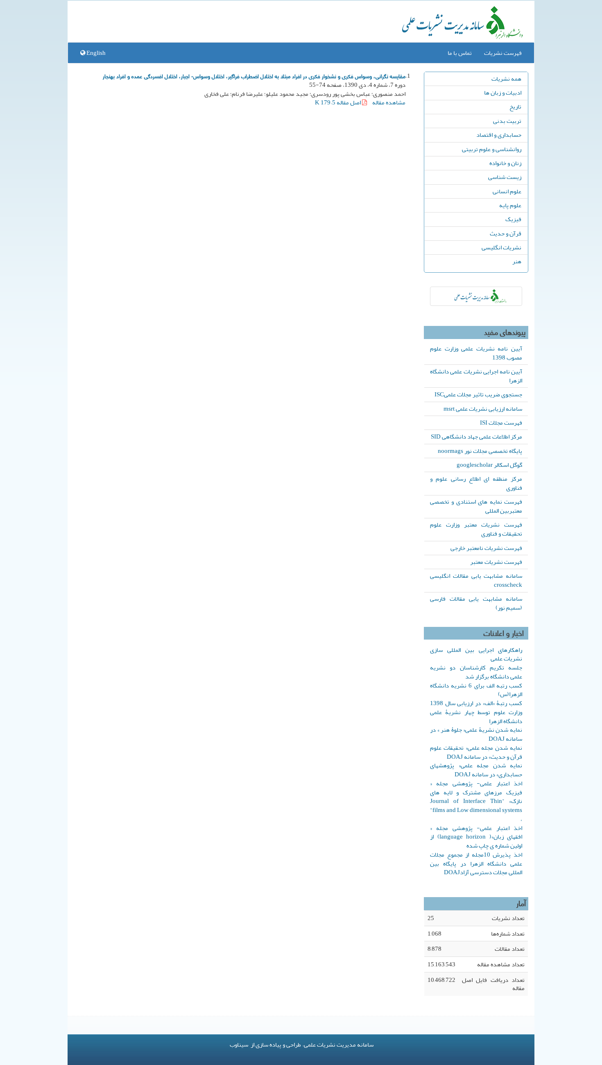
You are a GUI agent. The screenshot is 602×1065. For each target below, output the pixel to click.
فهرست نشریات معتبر (496, 562)
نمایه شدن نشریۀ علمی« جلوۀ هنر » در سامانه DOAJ (476, 734)
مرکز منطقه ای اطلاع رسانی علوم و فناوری (476, 483)
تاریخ (515, 106)
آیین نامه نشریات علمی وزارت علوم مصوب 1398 (476, 353)
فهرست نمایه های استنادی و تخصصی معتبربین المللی (476, 506)
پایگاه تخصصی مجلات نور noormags (480, 451)
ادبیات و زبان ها (502, 92)
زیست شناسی (504, 177)
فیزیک (513, 219)
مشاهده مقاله (388, 102)
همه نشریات (506, 78)
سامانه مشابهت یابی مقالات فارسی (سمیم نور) (476, 603)
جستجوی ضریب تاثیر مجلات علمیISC (478, 394)
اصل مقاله (338, 102)
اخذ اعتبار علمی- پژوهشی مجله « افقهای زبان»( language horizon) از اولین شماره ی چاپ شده (476, 837)
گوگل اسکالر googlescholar (489, 464)
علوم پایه (510, 205)
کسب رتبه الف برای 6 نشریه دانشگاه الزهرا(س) (476, 690)
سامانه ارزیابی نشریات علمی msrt (483, 408)
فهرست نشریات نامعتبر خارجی (486, 548)
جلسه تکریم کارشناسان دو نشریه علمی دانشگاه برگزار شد (476, 672)
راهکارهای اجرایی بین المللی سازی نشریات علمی (476, 654)
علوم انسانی (507, 191)
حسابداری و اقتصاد (498, 134)
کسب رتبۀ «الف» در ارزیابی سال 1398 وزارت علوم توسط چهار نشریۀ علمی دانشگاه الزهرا (476, 712)
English (95, 53)
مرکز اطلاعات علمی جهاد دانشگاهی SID (476, 436)
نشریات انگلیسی (501, 247)
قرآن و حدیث (505, 233)
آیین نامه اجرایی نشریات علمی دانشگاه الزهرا (476, 376)
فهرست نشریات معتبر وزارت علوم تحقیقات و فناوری (476, 529)
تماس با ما (460, 53)
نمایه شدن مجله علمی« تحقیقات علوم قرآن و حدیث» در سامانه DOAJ (476, 752)
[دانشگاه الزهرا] (476, 296)
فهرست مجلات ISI (501, 422)
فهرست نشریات (503, 53)
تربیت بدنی (507, 121)
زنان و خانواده (505, 163)
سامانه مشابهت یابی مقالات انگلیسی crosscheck (476, 580)
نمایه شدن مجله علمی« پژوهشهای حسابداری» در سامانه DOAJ (476, 770)
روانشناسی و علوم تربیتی (491, 149)
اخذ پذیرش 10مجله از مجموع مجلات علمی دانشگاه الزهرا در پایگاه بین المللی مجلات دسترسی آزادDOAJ (476, 863)
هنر (516, 261)
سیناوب (239, 1044)
